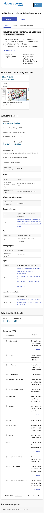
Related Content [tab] (26, 25)
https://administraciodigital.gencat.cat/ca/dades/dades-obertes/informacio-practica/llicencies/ (29, 302)
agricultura (20, 268)
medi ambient (35, 268)
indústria (30, 271)
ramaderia (24, 271)
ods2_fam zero (21, 286)
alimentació (27, 268)
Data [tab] (15, 25)
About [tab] (7, 25)
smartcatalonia (21, 273)
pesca (18, 271)
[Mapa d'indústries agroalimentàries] (15, 94)
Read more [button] (8, 50)
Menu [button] (39, 5)
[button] (10, 19)
